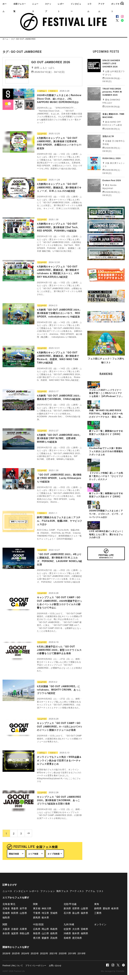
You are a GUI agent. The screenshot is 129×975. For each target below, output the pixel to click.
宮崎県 (84, 929)
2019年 (72, 953)
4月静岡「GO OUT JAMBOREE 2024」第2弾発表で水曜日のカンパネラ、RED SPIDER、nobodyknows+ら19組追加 (59, 313)
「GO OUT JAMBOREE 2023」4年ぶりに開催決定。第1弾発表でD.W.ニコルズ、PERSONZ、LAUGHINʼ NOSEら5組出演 (59, 559)
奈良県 (6, 933)
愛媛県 (45, 937)
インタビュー (76, 7)
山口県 (45, 933)
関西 (5, 924)
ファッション (47, 891)
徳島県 (53, 933)
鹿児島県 (77, 937)
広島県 (36, 929)
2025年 (16, 953)
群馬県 (36, 917)
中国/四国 (38, 924)
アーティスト (77, 891)
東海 (96, 904)
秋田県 (14, 913)
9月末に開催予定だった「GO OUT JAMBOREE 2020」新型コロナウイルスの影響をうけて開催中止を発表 (59, 650)
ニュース (35, 7)
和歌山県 (24, 933)
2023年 (35, 953)
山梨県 (84, 908)
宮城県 (6, 913)
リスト (53, 91)
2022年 (44, 953)
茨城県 (53, 913)
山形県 (23, 913)
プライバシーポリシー (35, 965)
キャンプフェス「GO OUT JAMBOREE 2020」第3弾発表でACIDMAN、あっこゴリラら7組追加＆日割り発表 (59, 800)
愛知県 (106, 908)
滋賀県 (14, 933)
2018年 (82, 953)
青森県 (14, 908)
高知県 (53, 937)
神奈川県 (46, 908)
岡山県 (45, 929)
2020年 (63, 953)
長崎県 (67, 937)
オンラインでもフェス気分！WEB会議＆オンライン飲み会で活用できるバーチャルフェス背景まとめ (59, 760)
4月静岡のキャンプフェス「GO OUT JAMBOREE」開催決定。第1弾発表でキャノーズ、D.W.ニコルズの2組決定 (59, 187)
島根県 (53, 929)
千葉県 (36, 913)
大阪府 (6, 929)
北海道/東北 (9, 904)
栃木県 (45, 917)
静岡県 (97, 908)
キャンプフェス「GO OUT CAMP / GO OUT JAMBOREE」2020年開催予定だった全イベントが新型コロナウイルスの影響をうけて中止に (59, 602)
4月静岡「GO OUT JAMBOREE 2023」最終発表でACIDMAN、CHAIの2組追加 (59, 397)
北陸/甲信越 (70, 904)
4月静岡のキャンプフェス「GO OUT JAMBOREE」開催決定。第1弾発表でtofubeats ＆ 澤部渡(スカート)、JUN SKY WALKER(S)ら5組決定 (58, 271)
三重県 (97, 913)
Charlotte (120, 971)
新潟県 (67, 908)
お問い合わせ (55, 965)
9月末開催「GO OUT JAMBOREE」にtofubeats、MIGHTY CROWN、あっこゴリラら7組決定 (59, 689)
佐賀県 (67, 929)
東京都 (36, 908)
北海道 (6, 908)
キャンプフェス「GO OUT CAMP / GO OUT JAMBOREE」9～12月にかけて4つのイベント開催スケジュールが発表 (59, 726)
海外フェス (62, 891)
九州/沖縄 (69, 924)
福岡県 (84, 933)
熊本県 (75, 933)
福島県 (6, 917)
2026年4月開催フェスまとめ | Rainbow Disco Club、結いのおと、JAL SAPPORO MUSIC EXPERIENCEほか (59, 98)
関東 (35, 904)
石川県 (67, 913)
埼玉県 (45, 913)
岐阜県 (115, 908)
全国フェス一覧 (19, 7)
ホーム (5, 7)
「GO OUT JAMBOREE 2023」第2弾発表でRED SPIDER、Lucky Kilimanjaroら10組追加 (59, 478)
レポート (61, 7)
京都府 (14, 929)
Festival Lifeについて (13, 965)
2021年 (54, 953)
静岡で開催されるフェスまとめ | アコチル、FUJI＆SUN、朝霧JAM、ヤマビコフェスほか (59, 520)
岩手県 (23, 908)
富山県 (75, 913)
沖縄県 (67, 933)
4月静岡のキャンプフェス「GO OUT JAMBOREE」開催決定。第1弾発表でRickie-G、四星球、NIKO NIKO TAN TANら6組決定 (58, 357)
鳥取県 (36, 933)
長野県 (75, 908)
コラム (89, 7)
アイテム (101, 7)
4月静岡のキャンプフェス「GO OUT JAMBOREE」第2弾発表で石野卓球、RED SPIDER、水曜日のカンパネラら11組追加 (59, 143)
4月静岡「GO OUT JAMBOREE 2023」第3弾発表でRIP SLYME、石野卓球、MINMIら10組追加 (59, 438)
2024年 (25, 953)
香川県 (36, 937)
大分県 (75, 929)
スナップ (48, 7)
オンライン (100, 924)
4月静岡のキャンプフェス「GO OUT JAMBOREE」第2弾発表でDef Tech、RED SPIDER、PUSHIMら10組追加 (58, 227)
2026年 (7, 953)
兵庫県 (23, 929)
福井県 (84, 913)
